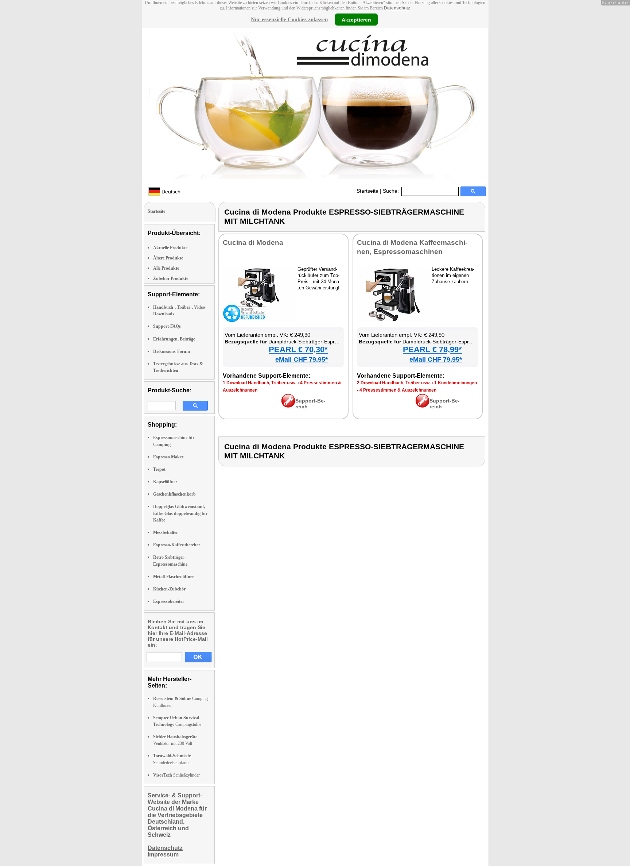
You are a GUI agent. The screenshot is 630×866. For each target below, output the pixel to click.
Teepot (159, 469)
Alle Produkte (166, 268)
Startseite (367, 191)
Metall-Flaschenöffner (173, 576)
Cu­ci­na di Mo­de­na (253, 242)
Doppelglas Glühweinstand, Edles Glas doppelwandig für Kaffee (180, 513)
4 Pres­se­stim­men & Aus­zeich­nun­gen (397, 390)
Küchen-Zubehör (169, 589)
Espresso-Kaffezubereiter (176, 544)
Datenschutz (397, 8)
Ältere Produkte (168, 258)
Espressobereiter (168, 601)
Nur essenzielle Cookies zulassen (289, 19)
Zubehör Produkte (170, 278)
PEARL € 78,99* (432, 349)
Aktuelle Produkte (170, 247)
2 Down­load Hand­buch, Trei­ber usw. (394, 382)
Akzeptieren (356, 19)
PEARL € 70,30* (298, 349)
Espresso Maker (168, 456)
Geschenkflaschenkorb (174, 494)
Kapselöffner (165, 481)
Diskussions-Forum (171, 351)
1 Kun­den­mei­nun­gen (455, 382)
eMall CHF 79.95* (301, 359)
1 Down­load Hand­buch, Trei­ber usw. (259, 382)
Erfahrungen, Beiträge (174, 339)
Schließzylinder (176, 775)
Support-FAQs (167, 326)
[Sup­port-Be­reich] (288, 406)
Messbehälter (165, 532)
